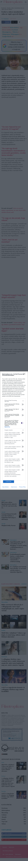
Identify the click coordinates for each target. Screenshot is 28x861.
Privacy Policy (22, 487)
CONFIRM (8, 481)
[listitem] (14, 401)
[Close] (25, 374)
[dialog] (14, 430)
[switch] (22, 404)
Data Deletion (5, 487)
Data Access (14, 487)
